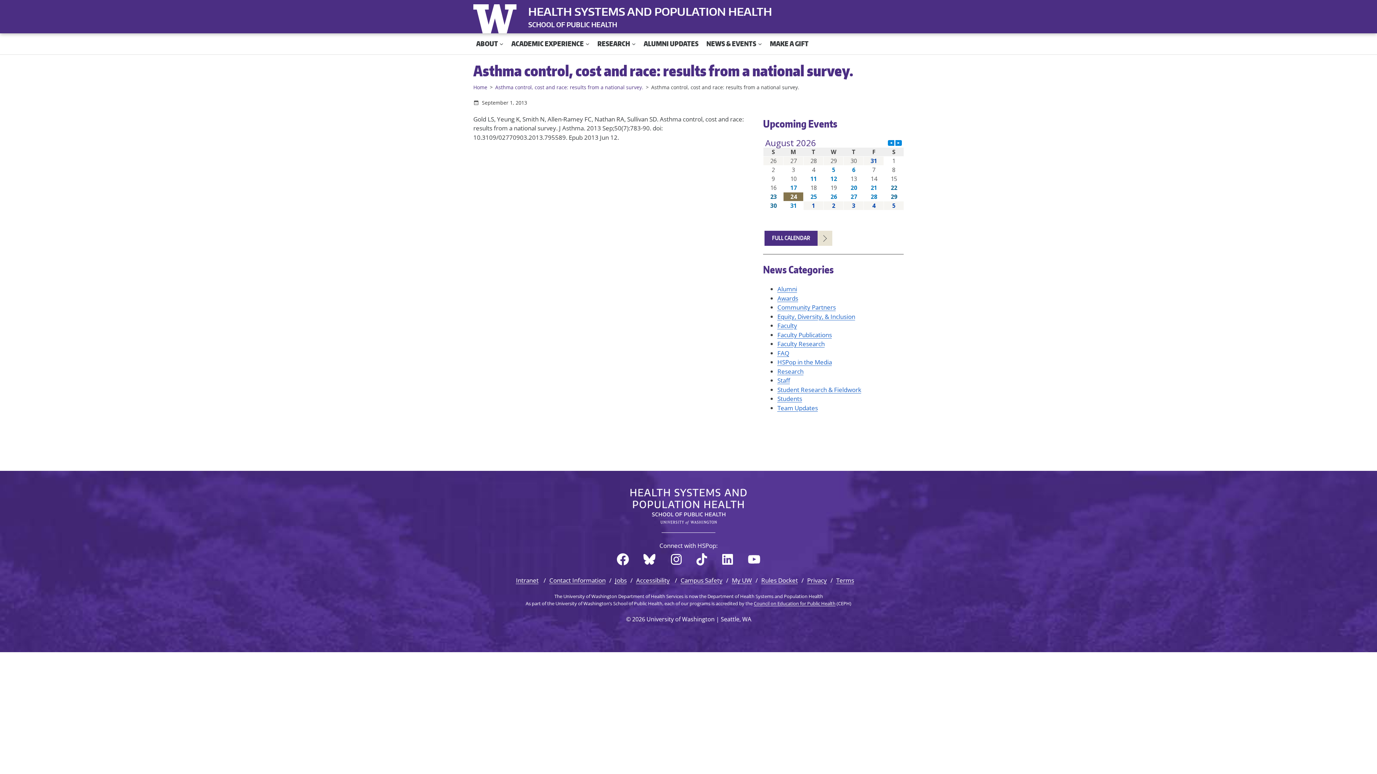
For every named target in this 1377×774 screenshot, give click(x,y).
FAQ (783, 353)
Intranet (527, 580)
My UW (742, 580)
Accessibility (653, 580)
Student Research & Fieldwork (819, 390)
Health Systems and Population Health (650, 11)
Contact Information (577, 580)
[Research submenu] (634, 44)
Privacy (817, 580)
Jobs (621, 580)
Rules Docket (779, 580)
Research (790, 371)
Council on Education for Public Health (795, 603)
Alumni (787, 289)
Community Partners (806, 307)
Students (789, 399)
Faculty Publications (804, 335)
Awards (787, 298)
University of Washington (496, 17)
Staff (783, 380)
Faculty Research (801, 344)
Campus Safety (702, 580)
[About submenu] (501, 44)
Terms (845, 580)
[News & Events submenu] (760, 44)
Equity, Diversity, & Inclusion (816, 316)
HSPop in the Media (804, 362)
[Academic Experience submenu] (588, 44)
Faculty (787, 325)
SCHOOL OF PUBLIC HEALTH (572, 24)
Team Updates (797, 408)
